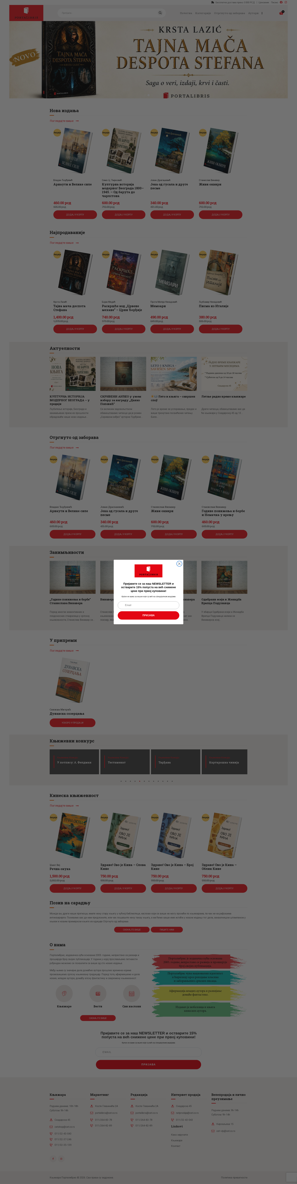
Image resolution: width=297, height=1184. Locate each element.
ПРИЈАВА (148, 615)
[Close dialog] (179, 563)
